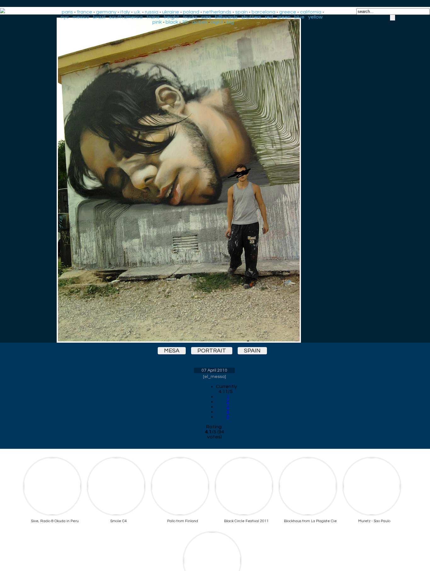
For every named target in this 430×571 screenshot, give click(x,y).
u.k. (137, 11)
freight (171, 17)
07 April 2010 (214, 370)
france (84, 11)
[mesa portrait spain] (214, 180)
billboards (226, 17)
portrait (211, 351)
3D (185, 22)
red (269, 17)
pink (157, 22)
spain (241, 11)
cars (206, 17)
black (172, 22)
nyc (65, 17)
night (217, 22)
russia (151, 11)
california (310, 11)
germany (106, 11)
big (230, 22)
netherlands (217, 11)
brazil (99, 17)
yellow (315, 17)
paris (67, 11)
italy (125, 11)
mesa (171, 351)
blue (299, 17)
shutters (251, 17)
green (284, 17)
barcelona (263, 11)
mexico (81, 17)
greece (287, 11)
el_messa (214, 376)
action (199, 22)
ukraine (170, 11)
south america (126, 17)
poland (191, 11)
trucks (190, 17)
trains (153, 17)
